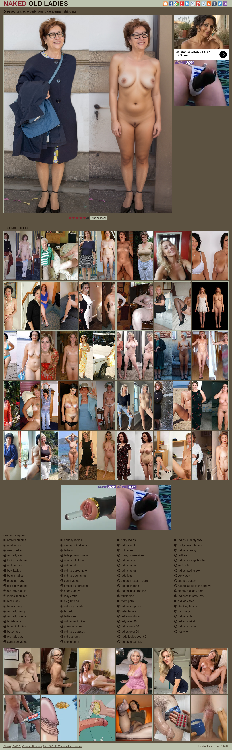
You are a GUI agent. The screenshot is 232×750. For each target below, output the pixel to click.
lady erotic (70, 596)
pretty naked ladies (189, 545)
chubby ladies (72, 540)
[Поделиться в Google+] (182, 3)
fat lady (68, 611)
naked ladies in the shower (194, 585)
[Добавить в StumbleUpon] (209, 3)
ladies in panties (131, 641)
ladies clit (69, 550)
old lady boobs (16, 616)
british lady (13, 621)
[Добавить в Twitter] (220, 3)
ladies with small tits (190, 596)
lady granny (71, 641)
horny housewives (132, 555)
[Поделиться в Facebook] (171, 3)
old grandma (71, 636)
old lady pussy (186, 550)
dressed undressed (76, 585)
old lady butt (14, 636)
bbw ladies (13, 570)
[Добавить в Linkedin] (187, 3)
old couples (71, 565)
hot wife (182, 631)
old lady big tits (16, 590)
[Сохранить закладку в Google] (176, 3)
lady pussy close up (76, 555)
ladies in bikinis (16, 596)
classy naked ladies (76, 545)
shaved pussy (186, 580)
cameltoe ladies (16, 641)
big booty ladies (16, 585)
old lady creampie (75, 570)
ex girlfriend (71, 601)
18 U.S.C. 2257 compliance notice (62, 746)
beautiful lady (15, 580)
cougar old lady (73, 560)
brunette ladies (16, 626)
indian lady (127, 560)
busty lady (13, 631)
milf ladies (127, 596)
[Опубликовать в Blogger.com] (165, 3)
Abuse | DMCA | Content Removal (22, 746)
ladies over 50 (129, 631)
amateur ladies (16, 540)
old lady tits (184, 616)
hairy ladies (128, 540)
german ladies (72, 626)
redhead (182, 555)
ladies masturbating (133, 590)
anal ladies (13, 545)
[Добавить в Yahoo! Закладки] (225, 3)
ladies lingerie (129, 585)
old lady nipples (130, 606)
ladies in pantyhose (190, 540)
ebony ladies (71, 590)
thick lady (183, 611)
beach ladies (15, 575)
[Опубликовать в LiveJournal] (192, 3)
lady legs (126, 575)
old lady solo (185, 601)
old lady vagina (187, 626)
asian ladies (14, 550)
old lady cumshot (74, 575)
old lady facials (73, 606)
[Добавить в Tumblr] (214, 3)
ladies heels (128, 545)
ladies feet (70, 616)
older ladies (128, 611)
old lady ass (14, 555)
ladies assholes (16, 560)
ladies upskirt (186, 621)
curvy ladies (71, 580)
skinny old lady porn (190, 590)
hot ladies (126, 550)
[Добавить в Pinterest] (198, 3)
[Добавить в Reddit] (203, 3)
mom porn (127, 601)
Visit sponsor (98, 217)
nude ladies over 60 (133, 636)
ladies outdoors (130, 616)
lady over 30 (128, 621)
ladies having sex (188, 570)
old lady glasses (74, 631)
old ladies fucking (74, 621)
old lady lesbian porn (134, 580)
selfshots (183, 565)
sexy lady (183, 575)
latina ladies (128, 570)
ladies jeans (128, 565)
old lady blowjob (17, 611)
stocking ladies (187, 606)
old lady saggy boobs (191, 560)
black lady (13, 601)
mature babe (14, 565)
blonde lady (14, 606)
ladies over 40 (129, 626)
